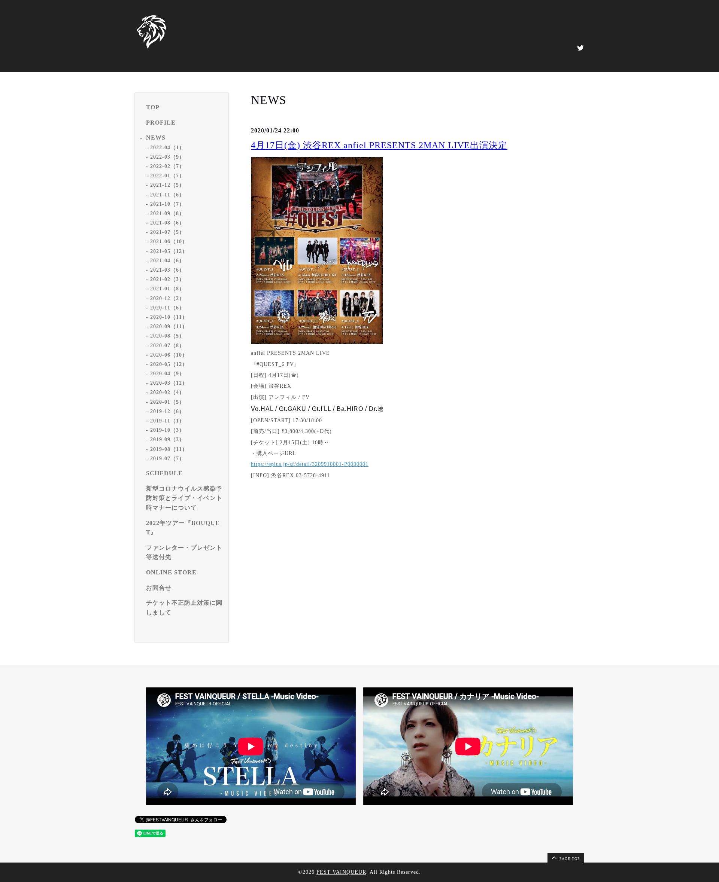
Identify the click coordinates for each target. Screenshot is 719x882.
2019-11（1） (167, 421)
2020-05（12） (169, 364)
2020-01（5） (167, 402)
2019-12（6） (167, 411)
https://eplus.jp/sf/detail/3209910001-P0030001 (309, 464)
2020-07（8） (167, 345)
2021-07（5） (167, 232)
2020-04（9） (167, 373)
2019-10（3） (167, 430)
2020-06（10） (169, 355)
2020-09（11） (169, 326)
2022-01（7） (167, 175)
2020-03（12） (169, 383)
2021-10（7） (167, 204)
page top (569, 859)
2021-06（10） (169, 241)
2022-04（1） (167, 147)
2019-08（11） (169, 449)
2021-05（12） (169, 251)
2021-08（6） (167, 223)
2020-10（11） (169, 317)
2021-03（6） (167, 270)
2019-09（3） (167, 439)
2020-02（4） (167, 392)
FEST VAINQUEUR (341, 872)
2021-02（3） (167, 279)
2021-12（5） (167, 185)
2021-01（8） (167, 289)
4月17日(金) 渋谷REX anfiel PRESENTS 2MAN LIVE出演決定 (379, 145)
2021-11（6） (167, 195)
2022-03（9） (167, 157)
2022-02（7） (167, 166)
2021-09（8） (167, 213)
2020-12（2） (167, 298)
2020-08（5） (167, 336)
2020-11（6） (167, 308)
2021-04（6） (167, 260)
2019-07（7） (167, 458)
